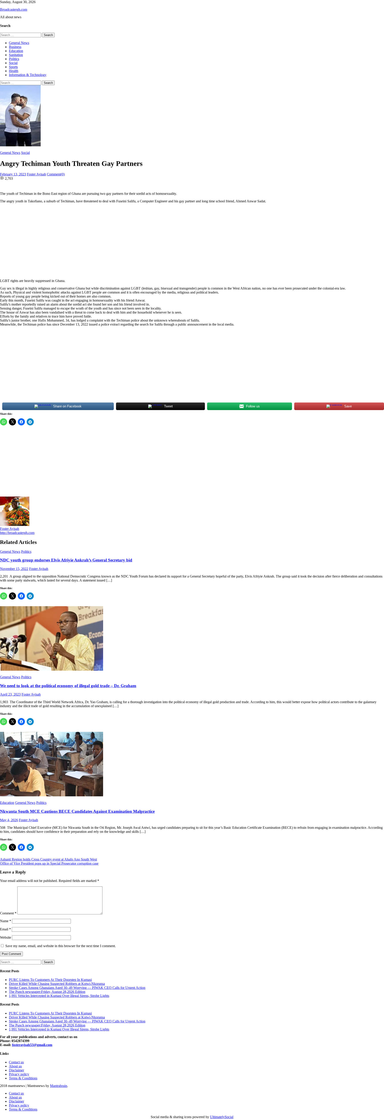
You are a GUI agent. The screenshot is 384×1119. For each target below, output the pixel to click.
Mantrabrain (58, 1086)
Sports (13, 67)
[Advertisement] (135, 241)
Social (13, 63)
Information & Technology (27, 75)
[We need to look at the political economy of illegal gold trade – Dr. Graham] (192, 639)
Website (5, 937)
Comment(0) (56, 174)
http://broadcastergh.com (17, 533)
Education (16, 51)
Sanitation (16, 55)
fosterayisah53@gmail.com (32, 1045)
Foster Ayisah (36, 174)
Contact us (16, 1062)
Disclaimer (16, 1070)
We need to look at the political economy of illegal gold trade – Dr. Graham (68, 685)
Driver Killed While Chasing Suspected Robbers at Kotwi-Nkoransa (57, 984)
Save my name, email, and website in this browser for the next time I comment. (60, 946)
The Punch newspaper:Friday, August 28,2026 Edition (47, 992)
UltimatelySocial (221, 1117)
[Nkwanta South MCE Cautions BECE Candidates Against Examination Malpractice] (192, 764)
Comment (8, 913)
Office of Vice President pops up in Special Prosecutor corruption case (49, 863)
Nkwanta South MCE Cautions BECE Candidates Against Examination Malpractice (77, 811)
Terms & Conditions (23, 1078)
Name (5, 921)
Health (13, 71)
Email (5, 929)
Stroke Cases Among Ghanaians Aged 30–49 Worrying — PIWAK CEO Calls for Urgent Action (77, 988)
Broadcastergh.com (13, 9)
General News (19, 43)
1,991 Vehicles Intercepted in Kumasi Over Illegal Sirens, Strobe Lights (59, 996)
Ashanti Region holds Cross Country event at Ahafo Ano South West (48, 859)
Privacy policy (19, 1074)
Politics (14, 59)
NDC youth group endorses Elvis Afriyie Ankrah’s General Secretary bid (66, 560)
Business (15, 47)
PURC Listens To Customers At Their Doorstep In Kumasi (50, 980)
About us (15, 1066)
